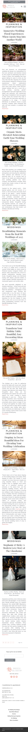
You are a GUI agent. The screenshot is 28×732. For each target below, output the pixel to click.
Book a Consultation (14, 720)
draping (18, 509)
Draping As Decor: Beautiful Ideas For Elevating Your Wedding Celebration (14, 442)
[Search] (21, 6)
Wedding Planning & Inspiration (14, 716)
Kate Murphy (14, 42)
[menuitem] (14, 1)
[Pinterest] (17, 677)
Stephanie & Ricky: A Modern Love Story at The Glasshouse (14, 547)
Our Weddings (14, 718)
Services (14, 713)
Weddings (14, 227)
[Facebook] (11, 677)
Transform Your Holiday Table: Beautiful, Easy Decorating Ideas (14, 333)
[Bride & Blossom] (14, 669)
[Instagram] (14, 677)
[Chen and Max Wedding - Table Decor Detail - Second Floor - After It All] (14, 316)
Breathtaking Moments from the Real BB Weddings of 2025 (14, 234)
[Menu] (24, 6)
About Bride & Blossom (14, 711)
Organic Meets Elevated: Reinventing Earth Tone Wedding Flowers (14, 136)
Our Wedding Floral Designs (14, 709)
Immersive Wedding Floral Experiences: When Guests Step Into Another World (14, 35)
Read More (5, 108)
